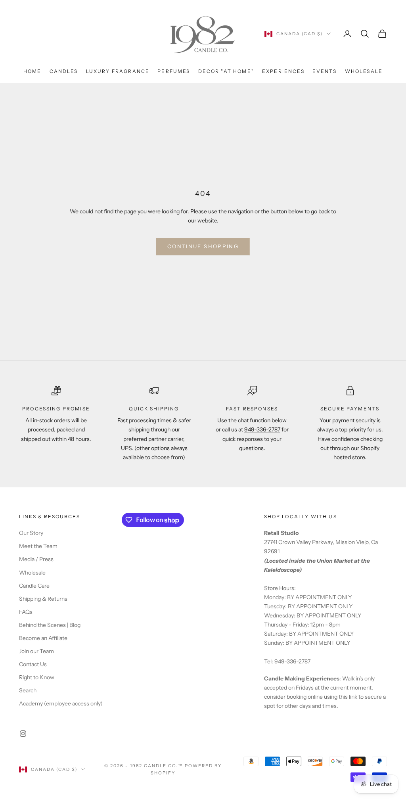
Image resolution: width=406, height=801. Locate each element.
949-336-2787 (262, 429)
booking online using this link (322, 696)
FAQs (26, 611)
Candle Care (34, 585)
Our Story (31, 533)
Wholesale (364, 71)
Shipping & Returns (43, 598)
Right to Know (36, 677)
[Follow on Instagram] (23, 734)
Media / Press (36, 559)
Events (324, 71)
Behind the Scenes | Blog (49, 625)
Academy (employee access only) (61, 703)
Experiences (283, 71)
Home (32, 71)
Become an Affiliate (43, 638)
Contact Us (33, 664)
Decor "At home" (226, 71)
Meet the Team (38, 546)
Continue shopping (203, 246)
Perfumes (173, 71)
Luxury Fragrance (118, 71)
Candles (64, 71)
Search (27, 690)
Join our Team (36, 651)
